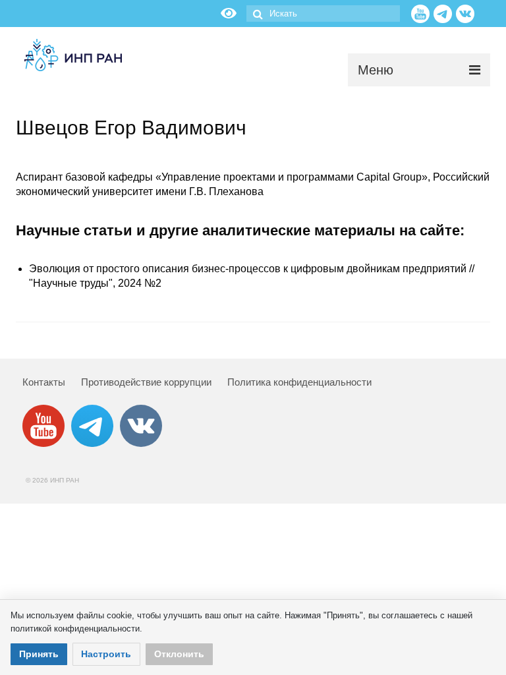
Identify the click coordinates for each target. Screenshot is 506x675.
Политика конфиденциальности (299, 382)
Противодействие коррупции (146, 382)
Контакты (43, 382)
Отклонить (179, 654)
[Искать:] (323, 13)
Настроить (106, 654)
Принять (39, 654)
